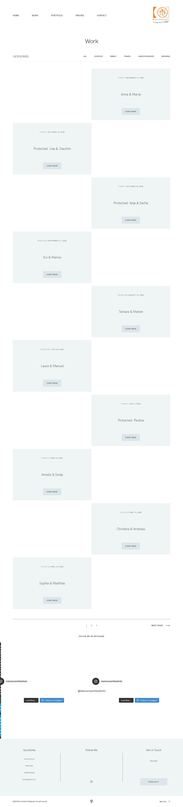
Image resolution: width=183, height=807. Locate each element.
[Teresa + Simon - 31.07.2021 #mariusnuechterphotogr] (36, 692)
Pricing (80, 15)
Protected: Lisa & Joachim (52, 148)
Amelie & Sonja (52, 474)
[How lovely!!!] (20, 692)
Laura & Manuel (52, 366)
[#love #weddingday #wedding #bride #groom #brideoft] (67, 692)
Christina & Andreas (131, 529)
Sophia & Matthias (52, 583)
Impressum (29, 773)
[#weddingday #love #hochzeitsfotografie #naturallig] (52, 692)
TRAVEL (127, 56)
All (85, 56)
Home (16, 15)
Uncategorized (146, 56)
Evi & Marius (52, 257)
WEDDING (166, 56)
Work (35, 15)
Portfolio (57, 15)
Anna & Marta (131, 94)
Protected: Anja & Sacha (131, 203)
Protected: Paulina (131, 420)
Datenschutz (29, 780)
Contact (102, 15)
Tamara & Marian (131, 311)
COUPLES (98, 56)
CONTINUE (130, 111)
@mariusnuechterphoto (92, 690)
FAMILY (113, 56)
